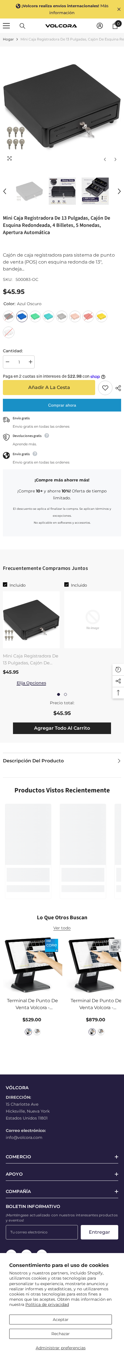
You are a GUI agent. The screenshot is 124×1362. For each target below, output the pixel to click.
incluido (18, 585)
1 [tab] (58, 694)
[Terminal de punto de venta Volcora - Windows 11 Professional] (32, 964)
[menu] (6, 25)
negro (28, 1031)
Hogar (8, 39)
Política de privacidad (47, 1304)
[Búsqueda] (22, 26)
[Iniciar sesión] (100, 25)
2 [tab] (65, 694)
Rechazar (60, 1333)
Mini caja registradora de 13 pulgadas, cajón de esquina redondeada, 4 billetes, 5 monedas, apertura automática (30, 659)
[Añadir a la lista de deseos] (105, 388)
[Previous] (105, 159)
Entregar (99, 1232)
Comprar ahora (62, 405)
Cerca (119, 9)
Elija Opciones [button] (31, 682)
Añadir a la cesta (50, 387)
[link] (28, 875)
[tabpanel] (31, 634)
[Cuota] (116, 388)
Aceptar (61, 1319)
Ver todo (62, 928)
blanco (37, 1031)
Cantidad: (13, 350)
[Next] (115, 159)
